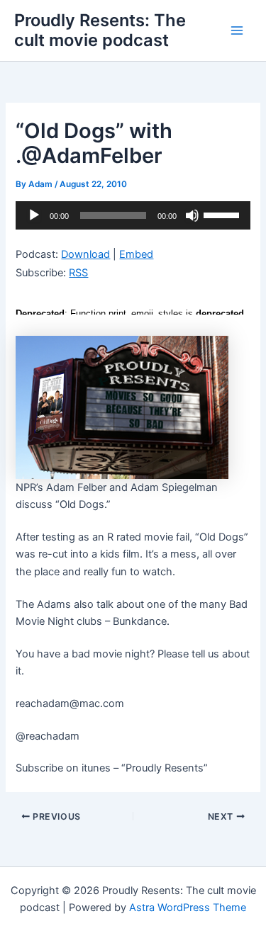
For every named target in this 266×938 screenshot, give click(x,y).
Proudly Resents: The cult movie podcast (100, 30)
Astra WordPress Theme (187, 907)
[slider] (223, 214)
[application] (133, 215)
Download (85, 254)
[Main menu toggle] (237, 30)
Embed (136, 254)
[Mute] (192, 215)
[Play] (34, 215)
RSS (78, 272)
